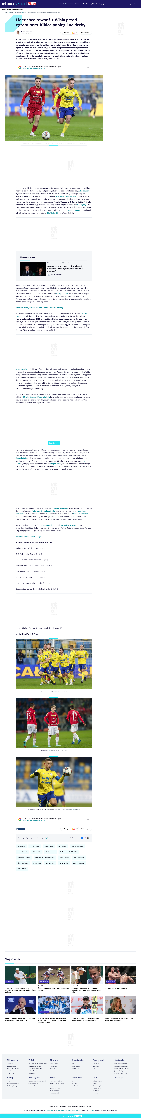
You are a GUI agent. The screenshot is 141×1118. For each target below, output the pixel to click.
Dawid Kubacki (54, 1064)
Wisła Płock (37, 863)
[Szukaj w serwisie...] (130, 4)
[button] (69, 4)
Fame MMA (96, 1064)
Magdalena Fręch (55, 1088)
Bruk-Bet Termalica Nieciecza (44, 857)
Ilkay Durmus (21, 869)
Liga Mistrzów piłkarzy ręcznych (37, 1081)
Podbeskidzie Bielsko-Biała (69, 852)
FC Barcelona (10, 1073)
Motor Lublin (49, 846)
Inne (95, 1077)
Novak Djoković (54, 1093)
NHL (8, 1081)
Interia (6, 12)
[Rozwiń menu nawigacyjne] (137, 4)
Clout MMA (96, 1066)
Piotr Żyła (52, 1068)
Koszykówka (77, 1060)
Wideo (94, 1083)
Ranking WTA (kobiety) (56, 1081)
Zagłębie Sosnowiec (23, 857)
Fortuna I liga (63, 863)
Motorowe (76, 1077)
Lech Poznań (10, 1071)
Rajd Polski (74, 1086)
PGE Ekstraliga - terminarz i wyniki (37, 1064)
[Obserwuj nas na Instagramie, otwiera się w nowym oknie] (84, 838)
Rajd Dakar (74, 1083)
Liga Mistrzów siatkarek (120, 1066)
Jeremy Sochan (75, 1066)
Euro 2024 (10, 1064)
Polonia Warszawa (77, 846)
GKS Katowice (50, 852)
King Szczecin (75, 1068)
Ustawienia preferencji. (74, 1110)
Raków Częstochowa (13, 1068)
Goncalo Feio (50, 863)
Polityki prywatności (61, 1110)
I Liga (24, 12)
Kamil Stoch (53, 1066)
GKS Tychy (81, 204)
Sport (11, 12)
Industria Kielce (32, 1086)
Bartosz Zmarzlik (33, 1071)
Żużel (31, 1060)
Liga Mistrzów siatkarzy (120, 1064)
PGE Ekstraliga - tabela (34, 1066)
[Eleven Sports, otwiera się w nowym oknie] (32, 3)
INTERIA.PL (91, 1110)
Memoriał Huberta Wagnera (122, 1068)
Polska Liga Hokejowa (13, 1086)
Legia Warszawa (11, 1066)
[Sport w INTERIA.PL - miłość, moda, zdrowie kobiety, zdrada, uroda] (20, 3)
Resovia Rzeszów (78, 863)
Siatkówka (119, 1060)
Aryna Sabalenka (54, 1090)
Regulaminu (50, 1110)
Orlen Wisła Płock (33, 1083)
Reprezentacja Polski (12, 1083)
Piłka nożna (18, 12)
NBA (72, 1064)
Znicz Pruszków (79, 857)
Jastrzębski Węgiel (119, 1071)
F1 (72, 1081)
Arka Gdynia (62, 846)
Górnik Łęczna (34, 846)
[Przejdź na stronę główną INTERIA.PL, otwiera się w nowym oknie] (8, 3)
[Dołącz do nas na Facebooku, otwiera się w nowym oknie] (81, 838)
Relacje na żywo (97, 1081)
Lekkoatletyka (97, 1088)
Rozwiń (52, 443)
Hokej (10, 1077)
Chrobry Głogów (22, 863)
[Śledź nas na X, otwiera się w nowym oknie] (87, 838)
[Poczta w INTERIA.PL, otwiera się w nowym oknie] (134, 4)
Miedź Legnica (64, 857)
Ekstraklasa (21, 846)
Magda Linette (54, 1086)
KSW (94, 1068)
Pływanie (95, 1093)
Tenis (52, 1077)
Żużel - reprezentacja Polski (35, 1068)
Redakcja (118, 1077)
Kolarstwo (96, 1090)
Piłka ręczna (34, 1077)
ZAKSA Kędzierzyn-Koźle (121, 1073)
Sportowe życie (97, 1086)
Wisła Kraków (36, 852)
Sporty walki (99, 1060)
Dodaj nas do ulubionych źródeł (41, 68)
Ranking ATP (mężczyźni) (57, 1083)
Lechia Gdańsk (22, 852)
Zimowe (54, 1060)
